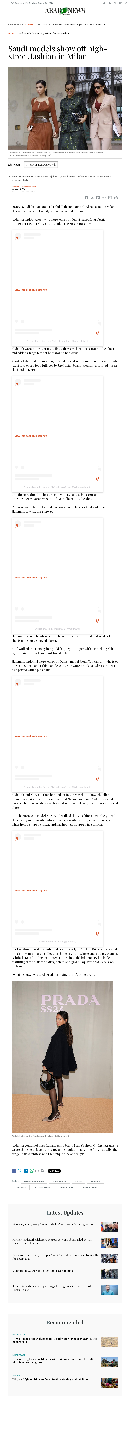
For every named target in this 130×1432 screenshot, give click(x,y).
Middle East (18, 1335)
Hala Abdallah (42, 1188)
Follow (56, 1171)
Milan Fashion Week (34, 1181)
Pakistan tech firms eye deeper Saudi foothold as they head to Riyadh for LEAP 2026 (55, 1256)
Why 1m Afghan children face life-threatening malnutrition (50, 1379)
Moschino (95, 1181)
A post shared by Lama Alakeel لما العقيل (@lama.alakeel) (57, 341)
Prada (78, 1181)
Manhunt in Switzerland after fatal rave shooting (42, 1270)
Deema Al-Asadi (66, 1188)
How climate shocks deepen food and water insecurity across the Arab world (54, 1340)
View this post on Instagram (31, 289)
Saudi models (59, 1181)
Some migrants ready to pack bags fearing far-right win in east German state (51, 1287)
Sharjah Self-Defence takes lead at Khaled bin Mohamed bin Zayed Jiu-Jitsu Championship (55, 24)
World (16, 1375)
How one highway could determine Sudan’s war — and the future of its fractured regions (54, 1360)
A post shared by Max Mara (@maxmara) (57, 628)
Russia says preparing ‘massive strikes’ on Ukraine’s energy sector (53, 1224)
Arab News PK (21, 3)
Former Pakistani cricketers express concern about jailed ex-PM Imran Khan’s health (52, 1241)
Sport (30, 24)
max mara (21, 1188)
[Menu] (4, 3)
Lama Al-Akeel (90, 1188)
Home (11, 33)
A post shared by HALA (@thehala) (57, 941)
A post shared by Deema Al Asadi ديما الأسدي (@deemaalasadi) (57, 487)
